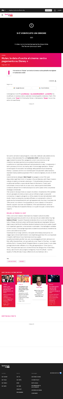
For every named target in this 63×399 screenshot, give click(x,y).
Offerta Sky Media (37, 390)
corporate (35, 393)
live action (12, 261)
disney (22, 261)
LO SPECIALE (25, 94)
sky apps (19, 380)
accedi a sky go (54, 373)
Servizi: (18, 373)
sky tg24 (4, 380)
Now (18, 383)
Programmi (20, 392)
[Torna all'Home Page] (9, 15)
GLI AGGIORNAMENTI (37, 94)
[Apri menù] (2, 15)
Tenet (18, 98)
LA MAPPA (48, 94)
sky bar (19, 386)
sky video (4, 383)
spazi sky (19, 389)
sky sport (4, 376)
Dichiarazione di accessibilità (36, 386)
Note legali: (34, 373)
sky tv (18, 376)
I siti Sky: (4, 373)
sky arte (4, 386)
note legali (35, 383)
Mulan (46, 98)
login (59, 10)
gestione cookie (36, 376)
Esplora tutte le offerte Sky (17, 10)
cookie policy (35, 380)
